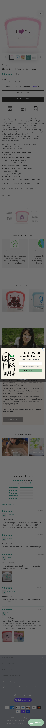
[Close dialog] (43, 349)
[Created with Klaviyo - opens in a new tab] (23, 379)
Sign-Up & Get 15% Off (30, 370)
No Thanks (30, 374)
